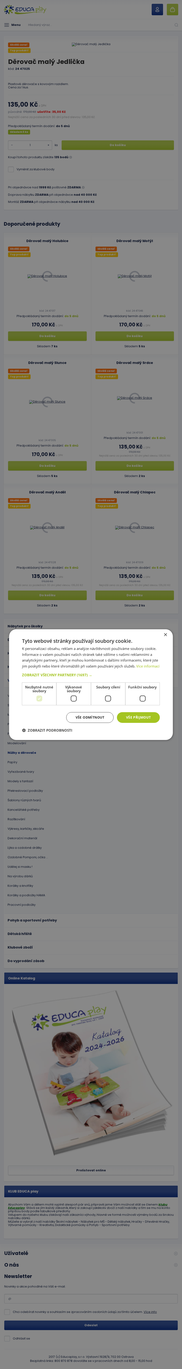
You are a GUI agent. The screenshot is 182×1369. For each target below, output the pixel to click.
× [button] (165, 634)
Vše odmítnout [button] (90, 717)
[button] (91, 675)
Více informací (147, 666)
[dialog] (91, 684)
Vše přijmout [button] (138, 717)
